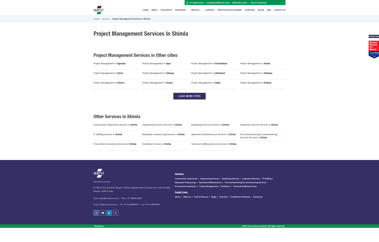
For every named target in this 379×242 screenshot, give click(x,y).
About (154, 10)
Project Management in (110, 63)
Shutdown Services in (156, 144)
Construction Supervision (186, 178)
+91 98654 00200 (196, 2)
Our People (166, 10)
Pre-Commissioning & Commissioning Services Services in (258, 136)
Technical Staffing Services (245, 186)
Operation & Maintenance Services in (213, 134)
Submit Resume (201, 197)
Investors (250, 10)
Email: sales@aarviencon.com (106, 198)
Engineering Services (209, 178)
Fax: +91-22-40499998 (150, 204)
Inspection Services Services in (259, 124)
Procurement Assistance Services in (115, 144)
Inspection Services (250, 178)
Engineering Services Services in (162, 124)
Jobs (269, 10)
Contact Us (279, 10)
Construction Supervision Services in (115, 124)
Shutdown (225, 186)
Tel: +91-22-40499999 (129, 204)
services (105, 18)
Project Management (208, 186)
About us (187, 197)
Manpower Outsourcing (185, 182)
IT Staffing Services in (108, 134)
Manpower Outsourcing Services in (163, 134)
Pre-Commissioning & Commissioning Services (245, 182)
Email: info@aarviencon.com (105, 204)
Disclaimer (258, 197)
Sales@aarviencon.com (218, 2)
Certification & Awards (240, 197)
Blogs (261, 10)
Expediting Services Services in (210, 124)
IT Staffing (267, 178)
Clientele (209, 10)
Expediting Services (230, 178)
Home (145, 10)
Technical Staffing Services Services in (213, 144)
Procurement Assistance (185, 186)
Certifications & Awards (229, 10)
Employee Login (239, 2)
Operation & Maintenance (210, 182)
